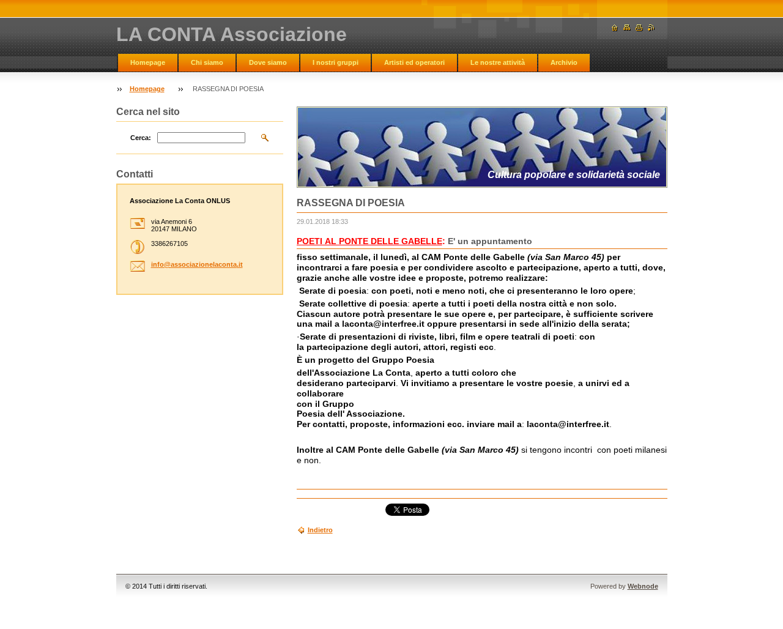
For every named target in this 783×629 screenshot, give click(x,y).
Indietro (320, 530)
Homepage (147, 62)
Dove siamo (268, 62)
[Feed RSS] (651, 27)
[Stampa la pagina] (639, 27)
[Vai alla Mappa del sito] (627, 27)
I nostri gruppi (335, 62)
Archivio (564, 62)
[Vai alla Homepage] (614, 27)
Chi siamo (207, 62)
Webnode (643, 586)
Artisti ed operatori (414, 62)
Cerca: (140, 137)
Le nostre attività (497, 62)
